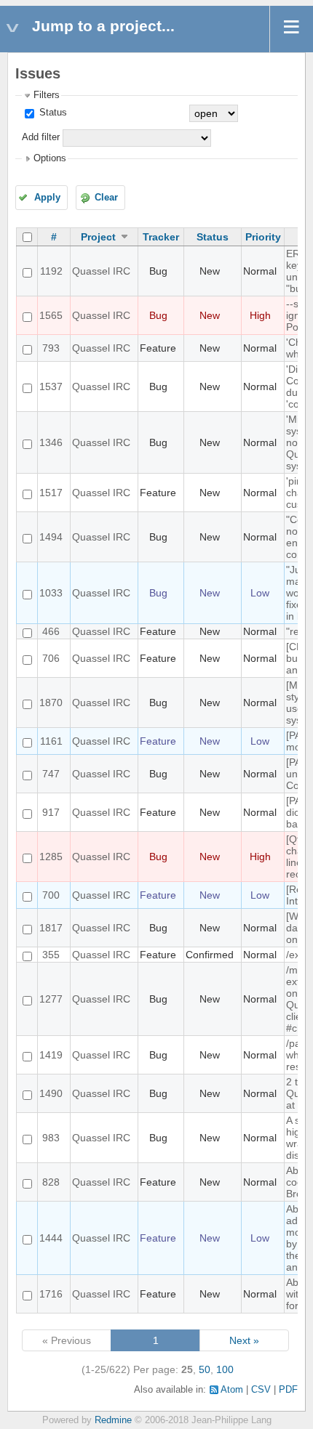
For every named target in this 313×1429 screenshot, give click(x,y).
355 (51, 954)
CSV (261, 1390)
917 (51, 812)
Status (51, 113)
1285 (51, 856)
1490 (51, 1093)
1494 (51, 537)
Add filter (41, 137)
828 (51, 1182)
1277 (51, 999)
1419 (51, 1055)
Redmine (113, 1420)
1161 (51, 741)
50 (204, 1369)
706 (51, 658)
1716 (51, 1294)
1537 (51, 386)
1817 (51, 928)
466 (51, 631)
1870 (51, 702)
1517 (51, 492)
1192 (51, 271)
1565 (51, 315)
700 (51, 895)
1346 (51, 442)
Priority (263, 237)
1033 (51, 593)
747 (51, 774)
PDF (288, 1390)
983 (51, 1137)
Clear (106, 198)
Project (98, 237)
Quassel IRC (101, 271)
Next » (244, 1340)
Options (49, 158)
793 (51, 348)
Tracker (161, 237)
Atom (232, 1390)
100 (225, 1369)
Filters (46, 95)
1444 (51, 1238)
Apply (47, 198)
